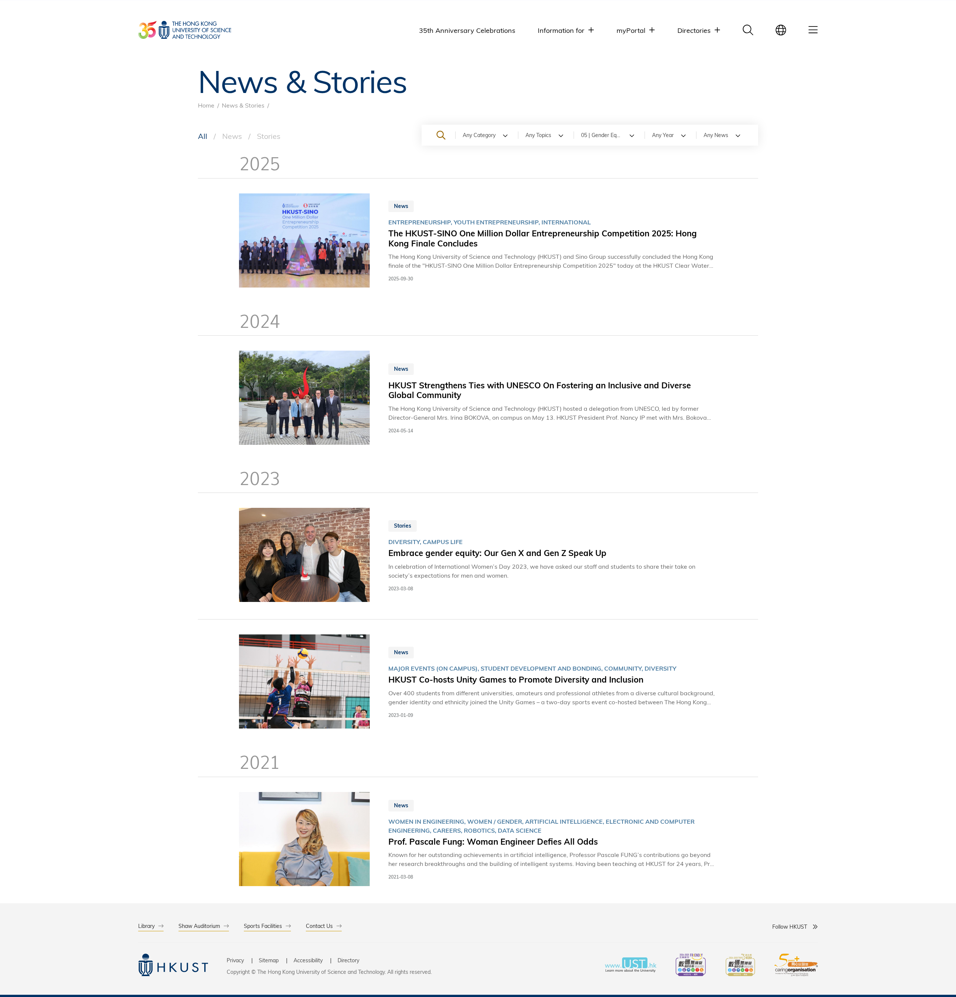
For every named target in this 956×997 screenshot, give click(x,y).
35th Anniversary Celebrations (467, 30)
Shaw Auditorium (199, 925)
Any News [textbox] (716, 135)
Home (206, 105)
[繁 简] (781, 30)
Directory (348, 960)
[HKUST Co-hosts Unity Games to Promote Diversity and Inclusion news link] (478, 682)
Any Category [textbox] (479, 135)
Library (146, 925)
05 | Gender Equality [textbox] (605, 135)
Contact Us (319, 925)
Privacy (235, 960)
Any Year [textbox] (663, 135)
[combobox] (486, 135)
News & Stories (243, 105)
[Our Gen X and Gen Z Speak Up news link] (478, 556)
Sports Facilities (263, 925)
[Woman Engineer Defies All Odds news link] (478, 840)
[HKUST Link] (184, 30)
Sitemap (269, 960)
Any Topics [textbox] (538, 135)
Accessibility (308, 960)
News (232, 136)
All (202, 136)
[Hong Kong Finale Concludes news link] (478, 241)
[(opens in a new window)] (690, 966)
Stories (268, 136)
